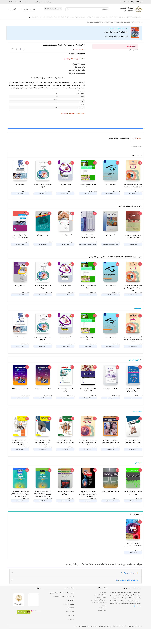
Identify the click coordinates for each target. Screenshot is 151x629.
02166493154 (70, 608)
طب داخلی (138, 463)
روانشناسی (50, 17)
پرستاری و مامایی (131, 17)
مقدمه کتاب (137, 138)
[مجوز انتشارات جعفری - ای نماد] (33, 599)
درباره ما (104, 605)
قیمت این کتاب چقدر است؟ (129, 573)
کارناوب (75, 626)
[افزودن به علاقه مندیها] (23, 49)
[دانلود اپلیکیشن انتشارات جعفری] (23, 612)
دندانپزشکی (62, 17)
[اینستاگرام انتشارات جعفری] (35, 611)
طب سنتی (43, 17)
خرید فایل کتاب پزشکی (100, 595)
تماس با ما (103, 592)
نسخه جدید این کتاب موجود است (116, 32)
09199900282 (70, 619)
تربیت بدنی (110, 17)
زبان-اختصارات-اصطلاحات (99, 17)
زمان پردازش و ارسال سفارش (98, 600)
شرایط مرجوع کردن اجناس (99, 602)
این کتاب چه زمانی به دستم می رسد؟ (127, 580)
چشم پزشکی (137, 308)
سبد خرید (29, 2)
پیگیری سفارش (38, 2)
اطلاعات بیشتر (124, 138)
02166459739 (70, 616)
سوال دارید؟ (49, 2)
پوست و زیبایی (137, 411)
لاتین (30, 17)
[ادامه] (136, 606)
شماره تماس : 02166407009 (15, 2)
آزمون (89, 17)
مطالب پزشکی (102, 608)
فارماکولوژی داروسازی (135, 360)
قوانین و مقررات (101, 597)
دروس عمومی (70, 17)
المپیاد (116, 17)
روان (56, 17)
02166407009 (67, 604)
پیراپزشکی (122, 17)
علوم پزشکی (36, 17)
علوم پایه (139, 17)
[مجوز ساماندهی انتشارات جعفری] (18, 599)
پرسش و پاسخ (113, 138)
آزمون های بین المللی (81, 17)
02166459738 (70, 612)
